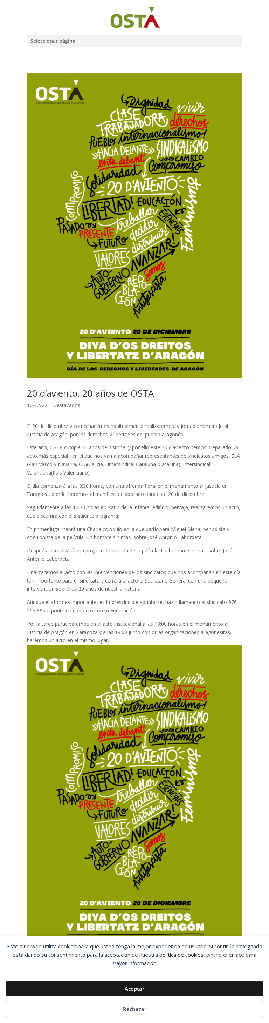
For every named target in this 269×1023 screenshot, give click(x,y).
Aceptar (134, 988)
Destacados (66, 405)
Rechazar (134, 1008)
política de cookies (181, 954)
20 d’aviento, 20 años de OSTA (90, 393)
